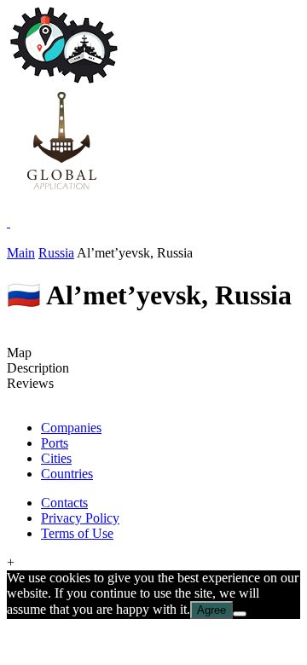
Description (38, 368)
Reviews (30, 383)
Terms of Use (77, 533)
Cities (56, 458)
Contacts (64, 502)
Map (19, 352)
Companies (71, 427)
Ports (54, 443)
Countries (67, 473)
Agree (211, 610)
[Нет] (239, 613)
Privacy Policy (80, 518)
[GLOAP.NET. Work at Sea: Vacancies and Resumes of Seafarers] (61, 191)
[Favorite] (8, 222)
